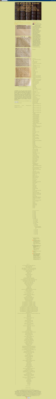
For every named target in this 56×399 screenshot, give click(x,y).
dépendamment (35, 102)
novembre (35, 220)
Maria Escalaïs (34, 160)
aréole (28, 273)
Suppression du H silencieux (36, 193)
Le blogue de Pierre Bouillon (28, 4)
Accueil (23, 105)
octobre (35, 221)
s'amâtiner (34, 186)
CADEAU (34, 86)
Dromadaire (28, 312)
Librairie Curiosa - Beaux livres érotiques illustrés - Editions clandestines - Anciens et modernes (37, 254)
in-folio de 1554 (35, 146)
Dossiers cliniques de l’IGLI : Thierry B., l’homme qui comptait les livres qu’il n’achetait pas (36, 249)
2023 (34, 211)
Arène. (28, 272)
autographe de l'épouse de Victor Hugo (28, 279)
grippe (33, 142)
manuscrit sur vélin (35, 159)
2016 (34, 212)
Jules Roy (28, 335)
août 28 (36, 224)
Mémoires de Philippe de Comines (37, 165)
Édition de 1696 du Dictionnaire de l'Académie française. (28, 313)
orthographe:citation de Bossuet (37, 169)
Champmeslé (28, 288)
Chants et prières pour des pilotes (28, 289)
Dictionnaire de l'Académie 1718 (37, 103)
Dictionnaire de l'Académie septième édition (28, 310)
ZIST (28, 384)
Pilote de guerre (35, 177)
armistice (28, 275)
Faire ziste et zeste (35, 137)
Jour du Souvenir (28, 334)
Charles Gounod (28, 290)
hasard (33, 143)
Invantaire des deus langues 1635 (37, 147)
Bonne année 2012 (35, 83)
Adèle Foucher (34, 61)
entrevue (34, 132)
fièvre (33, 139)
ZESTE (28, 383)
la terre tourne (28, 338)
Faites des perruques (35, 138)
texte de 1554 (34, 196)
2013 (34, 213)
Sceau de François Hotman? (36, 190)
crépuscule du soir (35, 100)
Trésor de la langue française (28, 377)
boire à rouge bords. (35, 82)
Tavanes (34, 195)
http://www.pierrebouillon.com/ (33, 395)
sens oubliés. (34, 191)
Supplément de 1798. (35, 192)
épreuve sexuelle (35, 134)
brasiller (34, 85)
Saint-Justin (34, 187)
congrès (34, 96)
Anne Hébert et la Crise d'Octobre (37, 63)
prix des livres (34, 179)
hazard (33, 144)
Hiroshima (34, 145)
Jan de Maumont (28, 333)
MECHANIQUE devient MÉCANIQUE (28, 346)
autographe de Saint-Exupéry (36, 79)
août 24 (36, 225)
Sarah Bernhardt (35, 188)
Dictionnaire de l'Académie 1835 (28, 304)
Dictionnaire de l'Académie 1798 (28, 303)
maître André (28, 341)
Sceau (33, 189)
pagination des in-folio (28, 351)
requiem (34, 183)
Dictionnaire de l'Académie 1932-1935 (28, 306)
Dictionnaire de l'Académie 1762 (37, 105)
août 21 (36, 229)
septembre (35, 222)
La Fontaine (28, 337)
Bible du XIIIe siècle (35, 81)
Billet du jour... (35, 252)
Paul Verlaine (28, 353)
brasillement (34, 84)
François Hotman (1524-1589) (36, 140)
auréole (33, 74)
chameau (34, 87)
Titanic (28, 376)
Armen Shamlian (28, 274)
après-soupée (28, 271)
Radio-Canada (34, 182)
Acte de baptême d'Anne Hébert (37, 59)
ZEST (28, 382)
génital (33, 141)
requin (33, 184)
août (34, 223)
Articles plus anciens (28, 105)
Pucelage (34, 180)
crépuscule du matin (35, 99)
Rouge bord (34, 185)
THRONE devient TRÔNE (28, 375)
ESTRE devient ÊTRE (35, 135)
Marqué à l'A (34, 161)
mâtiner (33, 162)
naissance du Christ (35, 168)
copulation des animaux (36, 98)
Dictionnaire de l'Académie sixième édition (28, 311)
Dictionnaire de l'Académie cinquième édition (28, 307)
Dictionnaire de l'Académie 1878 (37, 110)
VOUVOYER (28, 381)
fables (33, 136)
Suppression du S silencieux (36, 194)
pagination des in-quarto (28, 352)
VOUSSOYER (28, 380)
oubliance (28, 350)
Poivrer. (33, 178)
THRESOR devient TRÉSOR (28, 374)
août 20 (36, 230)
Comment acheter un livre (28, 294)
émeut (28, 314)
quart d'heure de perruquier (36, 181)
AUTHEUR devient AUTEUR (36, 75)
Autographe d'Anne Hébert (36, 76)
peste (28, 354)
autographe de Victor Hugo (36, 80)
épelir (33, 133)
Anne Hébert (34, 62)
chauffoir (28, 291)
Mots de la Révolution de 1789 (36, 167)
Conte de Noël (34, 97)
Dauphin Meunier (35, 101)
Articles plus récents (17, 105)
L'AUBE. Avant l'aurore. (28, 336)
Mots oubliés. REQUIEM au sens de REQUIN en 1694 (22, 23)
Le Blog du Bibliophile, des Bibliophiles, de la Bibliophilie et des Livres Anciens (37, 246)
